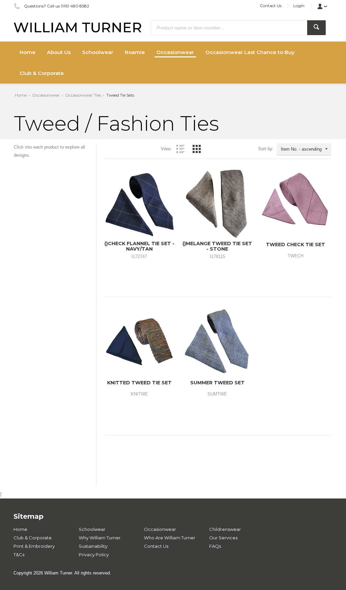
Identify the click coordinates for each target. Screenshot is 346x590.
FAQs (215, 546)
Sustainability (93, 546)
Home (21, 95)
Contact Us (270, 5)
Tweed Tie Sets (120, 95)
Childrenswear (225, 529)
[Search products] (316, 27)
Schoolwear (92, 529)
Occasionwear (46, 95)
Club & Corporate (33, 537)
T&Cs (19, 554)
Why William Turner (100, 537)
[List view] (180, 149)
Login (298, 5)
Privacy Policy (94, 554)
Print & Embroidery (34, 546)
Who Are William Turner (169, 537)
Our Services (223, 537)
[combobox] (304, 149)
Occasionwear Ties (83, 95)
